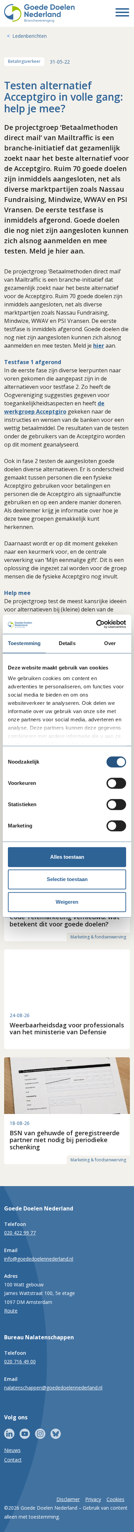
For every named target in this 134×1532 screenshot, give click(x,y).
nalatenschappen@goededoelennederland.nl (53, 1387)
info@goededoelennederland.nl (38, 1258)
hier (98, 345)
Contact (13, 1459)
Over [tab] (110, 643)
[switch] (116, 783)
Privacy (93, 1499)
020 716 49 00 (20, 1361)
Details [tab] (67, 643)
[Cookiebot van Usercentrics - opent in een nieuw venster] (96, 624)
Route (11, 1310)
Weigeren (67, 902)
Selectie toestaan (67, 879)
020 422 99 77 (20, 1232)
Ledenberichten (29, 36)
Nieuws (12, 1450)
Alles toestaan (67, 857)
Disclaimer (68, 1499)
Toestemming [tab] (24, 643)
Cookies (115, 1499)
